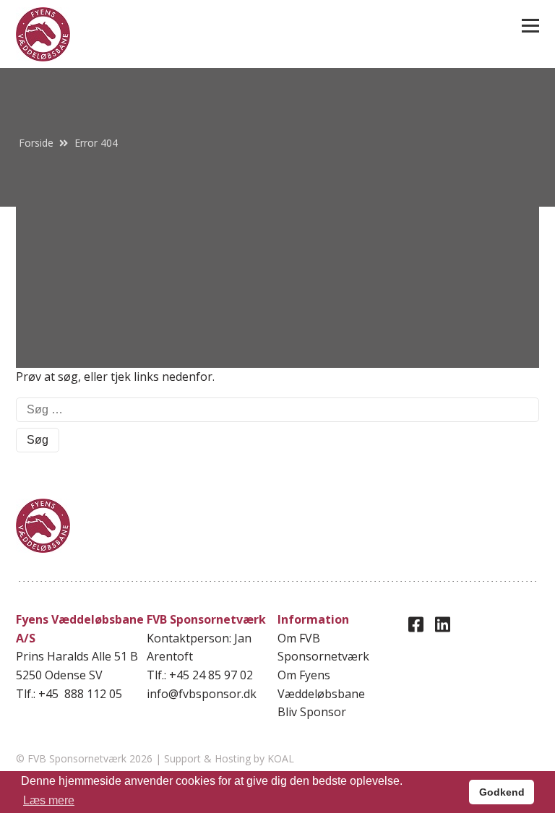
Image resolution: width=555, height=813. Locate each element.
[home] (43, 34)
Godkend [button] (502, 792)
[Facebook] (415, 624)
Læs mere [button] (48, 800)
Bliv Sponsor (312, 712)
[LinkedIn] (442, 624)
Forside (36, 143)
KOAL (280, 758)
